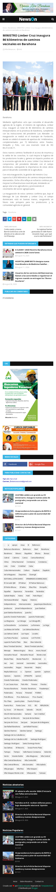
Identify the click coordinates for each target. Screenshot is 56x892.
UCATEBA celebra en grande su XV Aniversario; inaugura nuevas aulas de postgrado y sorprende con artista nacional (32, 499)
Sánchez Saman (26, 731)
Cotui (13, 566)
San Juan (24, 722)
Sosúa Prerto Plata (35, 748)
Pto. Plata (7, 701)
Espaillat (7, 591)
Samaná (28, 714)
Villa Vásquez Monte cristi (14, 773)
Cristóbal (21, 566)
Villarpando (31, 773)
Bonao (46, 553)
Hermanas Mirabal (11, 600)
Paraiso (34, 684)
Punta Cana (20, 705)
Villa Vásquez (32, 769)
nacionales (31, 663)
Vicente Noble (17, 756)
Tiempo (17, 752)
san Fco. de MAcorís (11, 718)
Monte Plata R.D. (23, 659)
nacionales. (42, 663)
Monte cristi (41, 655)
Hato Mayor (37, 596)
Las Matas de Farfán (11, 629)
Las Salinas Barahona (31, 629)
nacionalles (8, 667)
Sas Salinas (8, 748)
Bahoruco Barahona (12, 549)
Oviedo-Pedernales (29, 680)
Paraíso (43, 684)
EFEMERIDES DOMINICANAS (36, 579)
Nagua (18, 667)
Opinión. (17, 676)
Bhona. (38, 553)
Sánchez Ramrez (10, 731)
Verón (6, 756)
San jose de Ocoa (11, 722)
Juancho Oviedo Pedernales (14, 617)
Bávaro (18, 553)
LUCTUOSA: (36, 638)
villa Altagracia (31, 756)
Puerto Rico (8, 705)
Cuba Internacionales (12, 570)
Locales (35, 634)
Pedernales (8, 693)
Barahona (12, 28)
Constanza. (42, 562)
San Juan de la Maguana (40, 722)
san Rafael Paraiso (30, 726)
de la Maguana (9, 574)
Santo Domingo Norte (31, 743)
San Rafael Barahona (12, 726)
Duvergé (32, 574)
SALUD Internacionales (12, 714)
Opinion (28, 672)
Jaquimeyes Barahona (42, 604)
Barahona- (8, 553)
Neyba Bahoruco (10, 672)
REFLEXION (44, 705)
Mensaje (7, 650)
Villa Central (45, 756)
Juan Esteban (40, 608)
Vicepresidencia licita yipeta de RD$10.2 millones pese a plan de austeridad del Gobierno (33, 514)
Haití (28, 596)
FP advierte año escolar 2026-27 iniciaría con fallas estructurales (33, 792)
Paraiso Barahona (11, 688)
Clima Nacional (17, 562)
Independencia (10, 604)
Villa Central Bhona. (11, 764)
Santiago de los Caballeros (14, 735)
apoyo (14, 545)
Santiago (38, 731)
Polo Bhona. (8, 697)
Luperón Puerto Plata (12, 642)
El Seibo (23, 587)
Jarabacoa (8, 608)
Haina (20, 596)
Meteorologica (19, 650)
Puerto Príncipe (34, 701)
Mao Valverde (36, 642)
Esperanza (18, 591)
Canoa (24, 558)
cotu (5, 566)
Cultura (26, 570)
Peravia (19, 693)
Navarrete (28, 667)
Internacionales (25, 604)
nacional (20, 663)
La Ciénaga (21, 621)
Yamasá (42, 773)
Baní (36, 549)
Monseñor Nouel (27, 655)
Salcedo (30, 710)
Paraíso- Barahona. (28, 688)
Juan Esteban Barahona (13, 612)
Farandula (29, 591)
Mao (25, 642)
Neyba (38, 667)
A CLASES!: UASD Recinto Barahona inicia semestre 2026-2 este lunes (33, 251)
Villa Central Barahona (12, 760)
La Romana (35, 625)
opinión (38, 672)
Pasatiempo (44, 688)
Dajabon (36, 570)
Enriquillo (43, 587)
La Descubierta (10, 625)
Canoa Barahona (37, 558)
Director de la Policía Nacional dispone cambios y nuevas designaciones (32, 525)
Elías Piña (32, 587)
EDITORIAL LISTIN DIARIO (13, 579)
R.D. (29, 705)
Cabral (6, 558)
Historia (33, 600)
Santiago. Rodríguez (11, 743)
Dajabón (46, 570)
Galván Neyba (9, 596)
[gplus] (41, 464)
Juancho (28, 612)
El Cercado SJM (9, 583)
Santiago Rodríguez (38, 739)
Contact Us (39, 881)
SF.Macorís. (20, 748)
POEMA (38, 693)
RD (36, 705)
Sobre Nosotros (26, 881)
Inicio (5, 28)
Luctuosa (24, 638)
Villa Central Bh (30, 760)
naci (11, 663)
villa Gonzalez (27, 764)
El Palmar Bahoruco (36, 583)
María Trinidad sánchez (34, 646)
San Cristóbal (39, 714)
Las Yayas (25, 634)
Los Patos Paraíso (11, 638)
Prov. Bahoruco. (23, 697)
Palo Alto (24, 684)
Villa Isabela (41, 764)
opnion (38, 676)
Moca (31, 650)
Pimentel (28, 693)
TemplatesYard (47, 886)
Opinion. (7, 676)
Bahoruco (36, 545)
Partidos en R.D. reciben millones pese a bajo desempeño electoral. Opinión (33, 804)
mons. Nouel (41, 650)
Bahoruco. (27, 549)
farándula (40, 591)
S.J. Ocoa (7, 710)
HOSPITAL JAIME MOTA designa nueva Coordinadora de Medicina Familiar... (32, 262)
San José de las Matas (31, 718)
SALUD (38, 710)
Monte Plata (8, 659)
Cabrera (16, 558)
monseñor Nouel (10, 655)
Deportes (22, 574)
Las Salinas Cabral (11, 634)
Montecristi (36, 659)
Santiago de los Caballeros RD (15, 739)
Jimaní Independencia (23, 608)
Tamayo (7, 752)
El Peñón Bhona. (10, 587)
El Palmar (22, 583)
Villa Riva (20, 769)
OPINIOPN (28, 676)
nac (5, 663)
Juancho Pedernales (36, 617)
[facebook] (15, 464)
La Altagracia (9, 621)
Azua (22, 545)
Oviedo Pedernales (11, 680)
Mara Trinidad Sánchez (13, 646)
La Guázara (23, 625)
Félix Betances (10, 49)
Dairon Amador (24, 886)
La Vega (46, 625)
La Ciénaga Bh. (35, 621)
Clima (6, 562)
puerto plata (19, 701)
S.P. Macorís (18, 710)
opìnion (47, 672)
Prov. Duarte (37, 697)
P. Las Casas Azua (11, 684)
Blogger (35, 888)
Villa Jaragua (8, 769)
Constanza (31, 562)
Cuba (31, 566)
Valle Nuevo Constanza (32, 752)
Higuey (24, 600)
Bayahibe (28, 553)
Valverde (47, 752)
